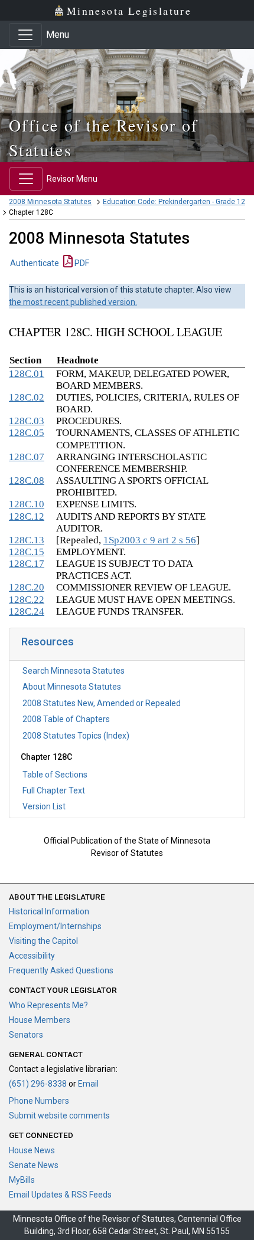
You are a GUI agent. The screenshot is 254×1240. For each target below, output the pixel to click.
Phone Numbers (39, 1100)
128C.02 (26, 397)
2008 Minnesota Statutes (50, 202)
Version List (44, 806)
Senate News (33, 1165)
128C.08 (26, 480)
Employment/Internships (55, 926)
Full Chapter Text (53, 790)
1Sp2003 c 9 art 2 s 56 (149, 540)
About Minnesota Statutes (71, 686)
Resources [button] (47, 641)
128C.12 (26, 516)
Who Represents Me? (48, 1005)
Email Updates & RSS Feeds (60, 1194)
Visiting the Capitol (43, 941)
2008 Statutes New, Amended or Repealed (101, 703)
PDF (81, 263)
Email (88, 1083)
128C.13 (26, 540)
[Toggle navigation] (25, 35)
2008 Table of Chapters (66, 719)
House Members (39, 1020)
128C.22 (26, 599)
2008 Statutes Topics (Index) (75, 735)
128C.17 (26, 563)
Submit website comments (59, 1115)
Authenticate (34, 263)
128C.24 (26, 611)
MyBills (22, 1180)
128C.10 (26, 504)
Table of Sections (54, 774)
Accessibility (32, 955)
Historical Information (49, 911)
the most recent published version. (73, 302)
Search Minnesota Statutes (73, 670)
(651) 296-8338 (38, 1083)
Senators (26, 1034)
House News (32, 1150)
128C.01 (26, 373)
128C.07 (26, 456)
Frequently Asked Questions (61, 970)
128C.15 (26, 551)
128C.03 (26, 421)
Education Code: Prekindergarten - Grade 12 (174, 202)
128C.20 (26, 587)
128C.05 (26, 432)
